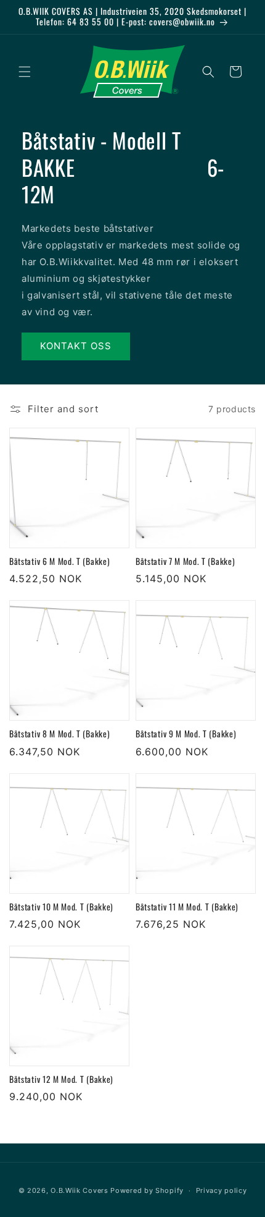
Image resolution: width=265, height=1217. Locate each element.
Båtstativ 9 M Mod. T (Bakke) (186, 734)
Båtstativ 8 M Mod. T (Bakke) (59, 734)
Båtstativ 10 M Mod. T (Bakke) (61, 907)
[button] (24, 71)
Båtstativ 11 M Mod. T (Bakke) (187, 907)
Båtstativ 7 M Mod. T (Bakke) (185, 561)
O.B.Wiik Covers (79, 1190)
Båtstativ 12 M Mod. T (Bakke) (61, 1079)
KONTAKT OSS (76, 346)
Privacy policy (221, 1190)
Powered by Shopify (147, 1190)
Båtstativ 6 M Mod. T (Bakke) (59, 561)
